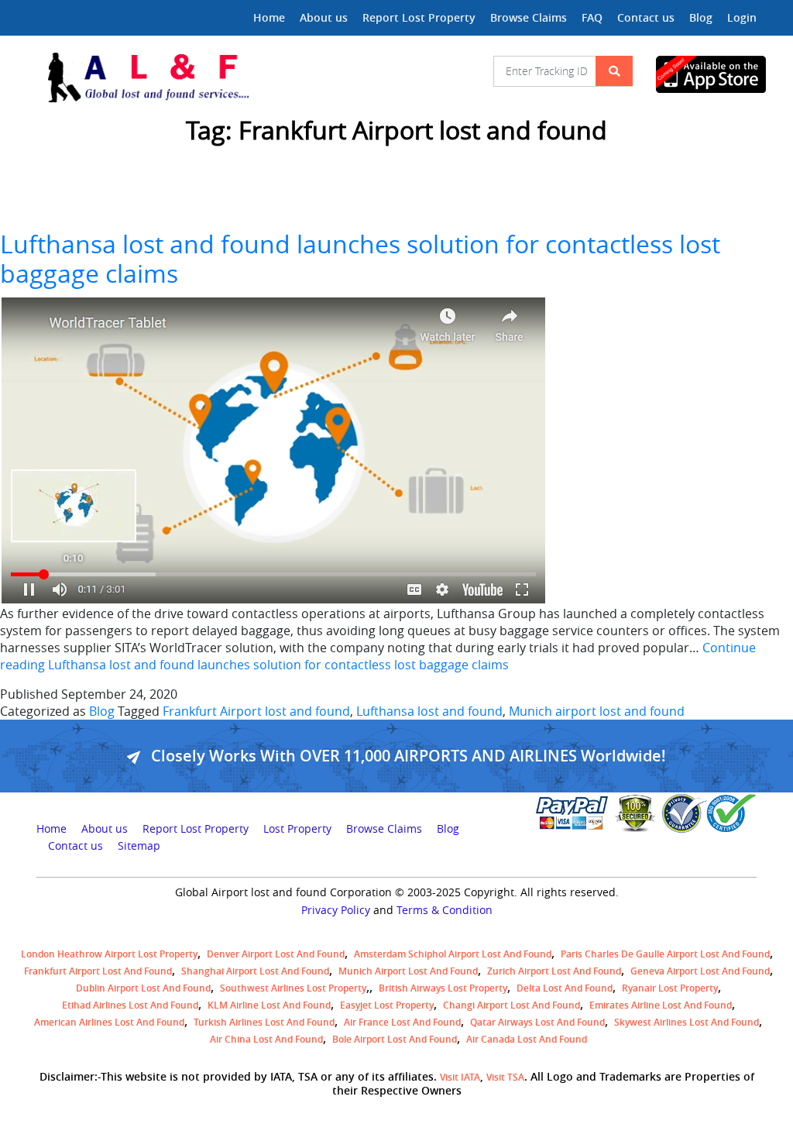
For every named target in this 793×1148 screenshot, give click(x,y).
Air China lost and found (266, 1039)
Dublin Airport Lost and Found (143, 988)
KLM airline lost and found (269, 1005)
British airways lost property (443, 988)
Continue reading (378, 656)
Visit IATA (460, 1077)
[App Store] (706, 74)
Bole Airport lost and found (394, 1039)
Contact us (646, 17)
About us (324, 17)
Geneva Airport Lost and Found (700, 971)
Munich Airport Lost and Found (408, 971)
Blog (700, 17)
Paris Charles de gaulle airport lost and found (665, 954)
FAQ (592, 17)
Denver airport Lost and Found (276, 954)
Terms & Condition (444, 910)
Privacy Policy (335, 910)
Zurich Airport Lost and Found (554, 971)
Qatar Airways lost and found (537, 1022)
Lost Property (297, 829)
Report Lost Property (418, 17)
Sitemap (139, 846)
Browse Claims (528, 17)
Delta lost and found (565, 988)
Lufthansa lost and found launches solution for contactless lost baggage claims (360, 258)
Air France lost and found (402, 1022)
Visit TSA (505, 1077)
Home (269, 17)
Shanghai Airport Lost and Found (255, 971)
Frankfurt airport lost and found (98, 971)
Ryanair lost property (670, 988)
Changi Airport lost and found (511, 1005)
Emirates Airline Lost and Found (660, 1005)
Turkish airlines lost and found (264, 1022)
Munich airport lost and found (597, 711)
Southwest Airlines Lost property (293, 988)
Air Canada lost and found (526, 1039)
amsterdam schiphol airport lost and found (452, 954)
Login (742, 17)
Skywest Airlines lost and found (686, 1022)
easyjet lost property (387, 1005)
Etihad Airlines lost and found (130, 1005)
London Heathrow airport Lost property (109, 954)
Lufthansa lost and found (429, 711)
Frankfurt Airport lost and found (256, 711)
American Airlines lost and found (109, 1022)
